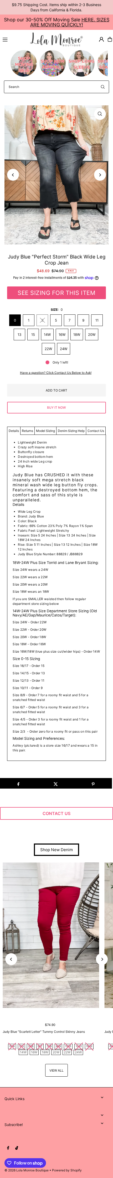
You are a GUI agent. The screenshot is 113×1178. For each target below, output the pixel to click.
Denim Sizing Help (71, 431)
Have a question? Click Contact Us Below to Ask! (55, 373)
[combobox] (56, 87)
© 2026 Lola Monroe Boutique (26, 1170)
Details (14, 431)
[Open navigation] (14, 39)
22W (48, 349)
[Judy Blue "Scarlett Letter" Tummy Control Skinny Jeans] (51, 935)
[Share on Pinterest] (93, 783)
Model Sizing (45, 431)
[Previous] (13, 175)
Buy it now (56, 407)
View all (56, 1070)
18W (76, 334)
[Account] (101, 39)
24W (63, 349)
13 (19, 334)
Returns (27, 431)
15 (33, 334)
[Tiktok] (16, 1148)
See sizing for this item (56, 292)
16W (62, 334)
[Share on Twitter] (55, 783)
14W (47, 334)
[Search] (102, 87)
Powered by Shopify (67, 1170)
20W (91, 334)
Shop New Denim (56, 849)
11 (97, 320)
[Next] (100, 175)
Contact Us (96, 431)
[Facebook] (8, 1148)
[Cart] (110, 39)
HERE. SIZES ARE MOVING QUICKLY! (69, 22)
